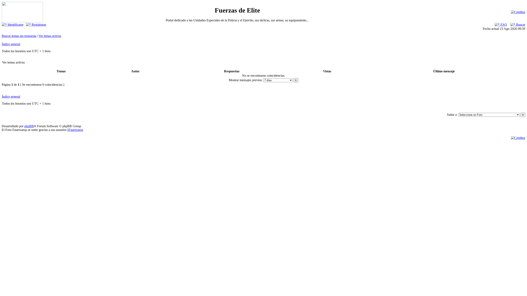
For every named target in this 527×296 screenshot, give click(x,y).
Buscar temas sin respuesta (19, 36)
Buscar (520, 24)
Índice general (11, 44)
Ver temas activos (49, 36)
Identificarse (15, 24)
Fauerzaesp (76, 130)
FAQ (503, 24)
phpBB (29, 126)
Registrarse (38, 24)
